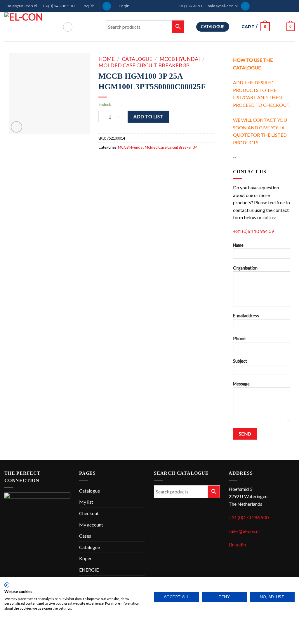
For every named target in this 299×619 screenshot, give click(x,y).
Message (241, 383)
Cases (85, 536)
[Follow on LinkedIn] (106, 6)
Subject (240, 361)
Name (238, 245)
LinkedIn (237, 544)
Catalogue (137, 59)
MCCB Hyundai (179, 59)
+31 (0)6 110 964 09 (253, 231)
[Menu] (67, 27)
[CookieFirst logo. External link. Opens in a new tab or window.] (6, 585)
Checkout (89, 513)
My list (86, 502)
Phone (239, 338)
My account (91, 524)
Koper (85, 558)
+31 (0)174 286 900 (191, 6)
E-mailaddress (246, 315)
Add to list (148, 116)
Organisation (245, 267)
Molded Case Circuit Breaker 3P (143, 65)
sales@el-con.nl (22, 6)
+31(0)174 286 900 (59, 6)
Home (106, 59)
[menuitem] (87, 6)
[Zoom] (16, 127)
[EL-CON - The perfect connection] (29, 26)
